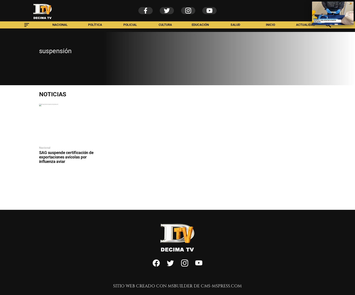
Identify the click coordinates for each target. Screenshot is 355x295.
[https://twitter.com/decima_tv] (170, 265)
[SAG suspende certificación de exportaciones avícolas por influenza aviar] (48, 104)
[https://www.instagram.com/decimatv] (184, 265)
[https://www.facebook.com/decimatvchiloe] (156, 265)
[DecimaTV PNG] (42, 20)
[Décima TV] (328, 27)
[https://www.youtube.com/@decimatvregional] (198, 265)
